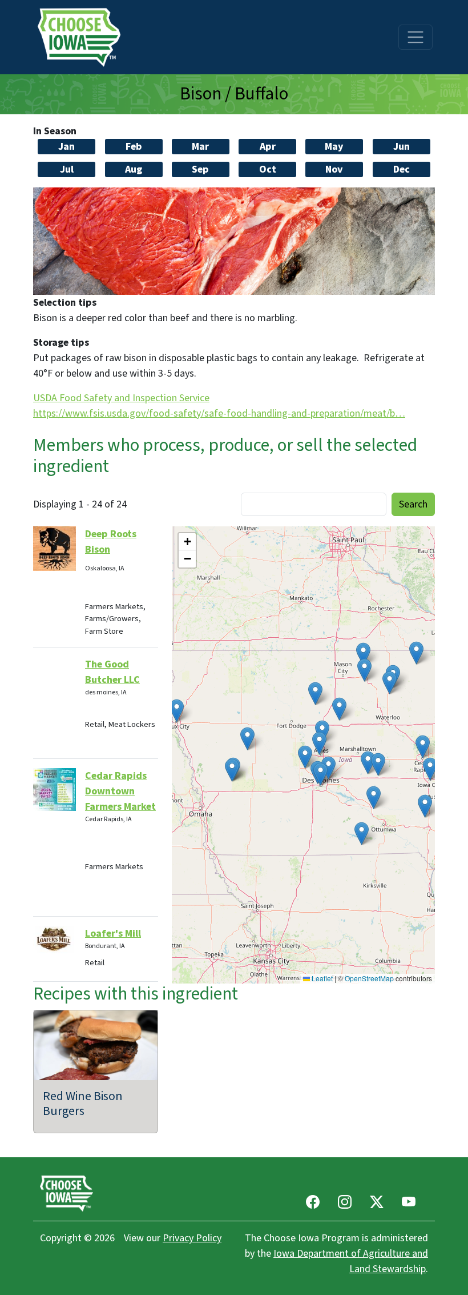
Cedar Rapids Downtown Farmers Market (120, 791)
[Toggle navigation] (415, 37)
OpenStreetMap (369, 978)
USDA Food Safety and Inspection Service (121, 398)
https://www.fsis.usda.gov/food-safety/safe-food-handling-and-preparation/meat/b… (219, 413)
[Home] (82, 37)
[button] (373, 797)
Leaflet (321, 978)
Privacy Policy (192, 1238)
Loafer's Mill (113, 933)
